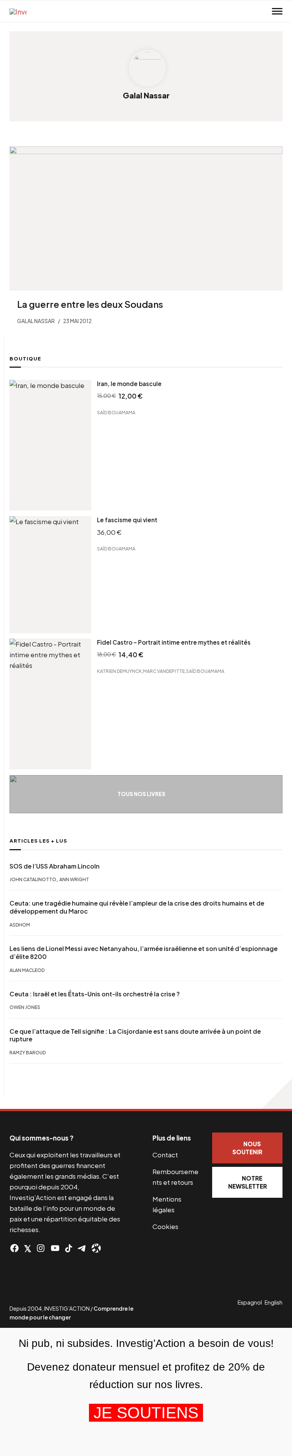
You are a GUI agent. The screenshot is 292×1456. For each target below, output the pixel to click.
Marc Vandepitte (164, 671)
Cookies (165, 1226)
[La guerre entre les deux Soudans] (146, 218)
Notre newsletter (247, 1182)
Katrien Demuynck (119, 671)
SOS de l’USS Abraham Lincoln (55, 866)
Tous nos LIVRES (141, 794)
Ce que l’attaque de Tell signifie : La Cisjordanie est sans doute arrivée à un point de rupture (135, 1035)
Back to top (277, 1093)
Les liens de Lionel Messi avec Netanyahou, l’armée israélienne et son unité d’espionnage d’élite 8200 (144, 952)
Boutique (25, 359)
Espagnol (250, 1302)
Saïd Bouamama (116, 412)
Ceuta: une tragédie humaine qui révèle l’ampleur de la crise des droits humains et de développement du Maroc (137, 907)
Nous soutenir (247, 1147)
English (273, 1302)
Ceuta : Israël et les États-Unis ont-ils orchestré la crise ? (95, 994)
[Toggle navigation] (277, 11)
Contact (165, 1154)
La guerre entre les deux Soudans (90, 304)
